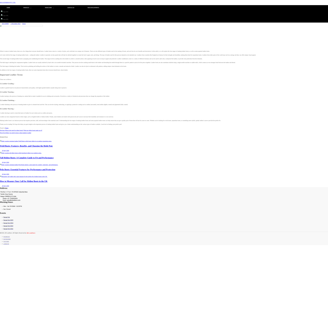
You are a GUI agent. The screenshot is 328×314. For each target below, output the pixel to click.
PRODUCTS (26, 7)
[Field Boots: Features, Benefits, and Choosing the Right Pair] (26, 141)
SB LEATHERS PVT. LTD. (8, 2)
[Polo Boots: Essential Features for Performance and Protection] (29, 165)
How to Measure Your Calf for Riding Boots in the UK (23, 181)
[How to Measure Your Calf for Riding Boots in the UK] (23, 176)
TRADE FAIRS (48, 7)
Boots (24, 23)
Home (8, 7)
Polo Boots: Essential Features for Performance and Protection (27, 169)
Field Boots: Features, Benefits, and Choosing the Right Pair (26, 146)
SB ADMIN (5, 23)
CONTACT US (70, 7)
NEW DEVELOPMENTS (93, 7)
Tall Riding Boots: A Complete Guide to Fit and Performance (27, 158)
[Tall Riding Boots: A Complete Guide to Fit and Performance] (21, 153)
